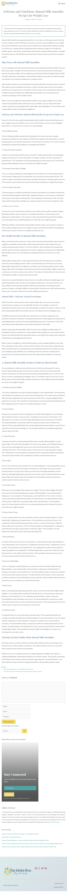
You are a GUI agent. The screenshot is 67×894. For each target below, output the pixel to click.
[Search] (24, 731)
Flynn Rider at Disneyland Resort (11, 837)
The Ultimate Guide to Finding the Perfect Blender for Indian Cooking (23, 671)
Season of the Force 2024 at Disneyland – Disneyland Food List (20, 834)
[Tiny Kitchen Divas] (9, 3)
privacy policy (33, 33)
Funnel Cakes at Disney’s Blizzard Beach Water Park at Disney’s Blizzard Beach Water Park (29, 846)
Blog (5, 667)
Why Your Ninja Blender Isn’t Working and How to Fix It (19, 669)
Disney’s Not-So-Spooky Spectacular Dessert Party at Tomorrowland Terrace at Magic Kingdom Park (32, 843)
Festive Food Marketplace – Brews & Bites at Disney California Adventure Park (25, 840)
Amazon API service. (53, 822)
